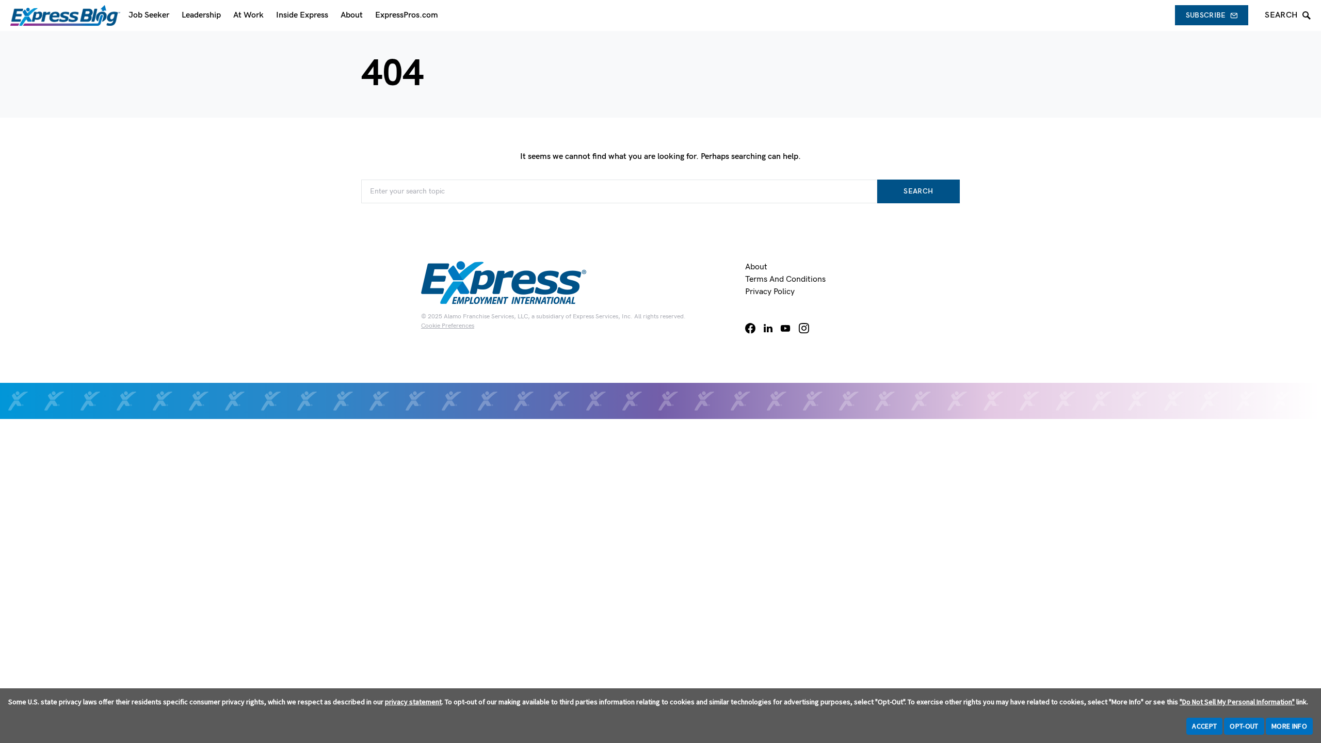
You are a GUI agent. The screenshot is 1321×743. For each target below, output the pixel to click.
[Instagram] (804, 328)
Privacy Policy (770, 292)
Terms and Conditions (785, 279)
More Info (1289, 726)
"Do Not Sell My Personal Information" (1237, 701)
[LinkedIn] (768, 328)
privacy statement (413, 701)
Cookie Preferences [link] (447, 326)
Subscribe (1206, 15)
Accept (1204, 726)
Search (918, 191)
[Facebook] (750, 328)
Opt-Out (1244, 726)
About (756, 267)
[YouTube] (785, 328)
